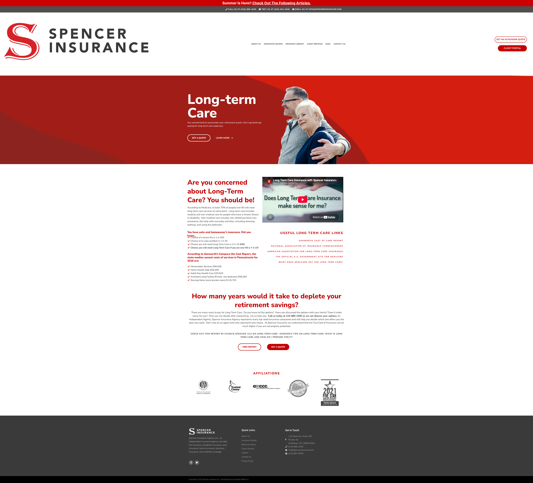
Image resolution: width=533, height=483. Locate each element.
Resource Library (295, 44)
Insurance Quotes (273, 44)
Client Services (315, 44)
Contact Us (339, 44)
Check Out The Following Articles (281, 3)
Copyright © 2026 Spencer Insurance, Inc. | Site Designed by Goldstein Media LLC (219, 479)
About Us (256, 44)
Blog (328, 44)
